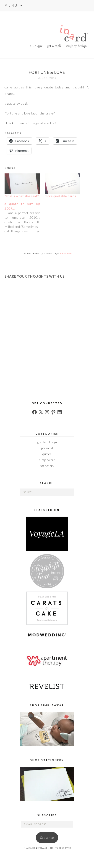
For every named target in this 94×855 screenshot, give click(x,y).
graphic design (47, 442)
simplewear (47, 460)
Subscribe (47, 837)
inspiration (66, 253)
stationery (47, 466)
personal (47, 448)
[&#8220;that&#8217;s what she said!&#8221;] (22, 183)
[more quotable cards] (62, 183)
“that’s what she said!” (22, 196)
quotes (46, 253)
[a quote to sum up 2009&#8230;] (25, 218)
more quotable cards (60, 196)
